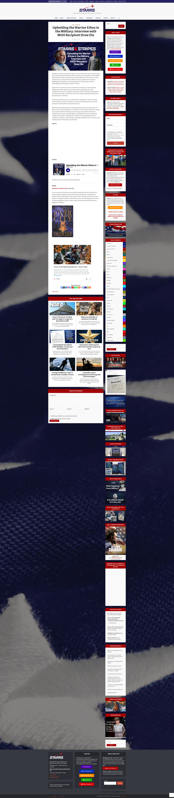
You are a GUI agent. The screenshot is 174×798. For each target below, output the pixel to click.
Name (52, 409)
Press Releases (81, 1)
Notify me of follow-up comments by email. (64, 416)
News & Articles (71, 18)
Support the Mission (110, 768)
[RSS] (79, 287)
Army (73, 24)
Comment (53, 395)
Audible (110, 90)
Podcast (97, 1)
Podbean (115, 90)
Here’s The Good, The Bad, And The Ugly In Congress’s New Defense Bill (62, 319)
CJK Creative (123, 796)
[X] (64, 287)
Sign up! (116, 143)
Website (86, 409)
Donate (106, 18)
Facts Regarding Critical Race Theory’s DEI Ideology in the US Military (115, 657)
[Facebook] (62, 287)
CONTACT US (53, 775)
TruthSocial (118, 84)
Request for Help (122, 1)
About (71, 1)
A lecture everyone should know (115, 689)
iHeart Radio (113, 92)
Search (108, 23)
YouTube (116, 83)
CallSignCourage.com (117, 557)
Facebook (121, 81)
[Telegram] (70, 287)
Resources (102, 1)
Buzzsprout (117, 87)
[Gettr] (72, 287)
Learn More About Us (116, 49)
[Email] (88, 287)
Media (86, 1)
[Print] (90, 287)
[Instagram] (68, 287)
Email (69, 409)
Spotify (114, 89)
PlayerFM (120, 90)
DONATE (115, 1)
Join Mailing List (109, 1)
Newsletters (91, 1)
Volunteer (116, 65)
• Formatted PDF (112, 623)
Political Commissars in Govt (114, 666)
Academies (89, 18)
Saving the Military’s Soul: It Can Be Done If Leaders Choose (62, 374)
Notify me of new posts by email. (60, 418)
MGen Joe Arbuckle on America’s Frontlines (89, 318)
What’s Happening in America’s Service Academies (115, 628)
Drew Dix (55, 291)
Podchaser (118, 92)
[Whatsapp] (77, 287)
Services (98, 18)
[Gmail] (81, 287)
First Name (110, 125)
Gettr (113, 84)
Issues (81, 18)
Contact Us (116, 52)
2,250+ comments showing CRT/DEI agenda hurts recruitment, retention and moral (115, 619)
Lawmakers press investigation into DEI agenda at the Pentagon (89, 375)
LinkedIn (109, 84)
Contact (75, 1)
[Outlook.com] (83, 287)
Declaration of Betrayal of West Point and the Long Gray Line (89, 347)
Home (56, 18)
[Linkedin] (66, 287)
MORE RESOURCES (112, 692)
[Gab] (75, 287)
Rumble (121, 83)
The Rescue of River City (59, 188)
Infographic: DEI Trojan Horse (115, 674)
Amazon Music (119, 89)
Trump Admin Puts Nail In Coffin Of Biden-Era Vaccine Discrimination (62, 347)
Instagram (110, 83)
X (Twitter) (115, 81)
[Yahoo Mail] (86, 287)
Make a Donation (116, 69)
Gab (123, 84)
